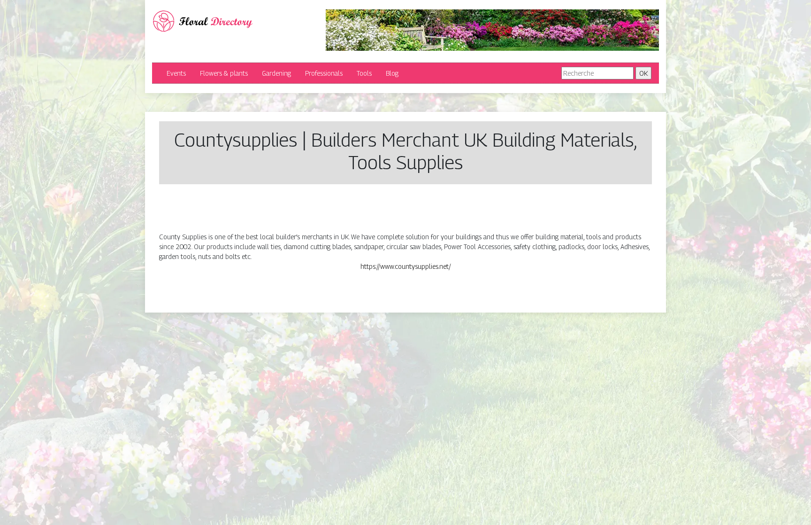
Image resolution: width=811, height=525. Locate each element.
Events (176, 73)
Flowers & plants (224, 73)
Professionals (324, 73)
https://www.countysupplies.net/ (405, 266)
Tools (364, 73)
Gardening (276, 73)
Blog (392, 73)
